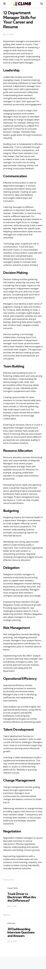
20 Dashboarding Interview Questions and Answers (20, 932)
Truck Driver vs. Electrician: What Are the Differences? (21, 897)
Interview (11, 923)
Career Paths (12, 888)
